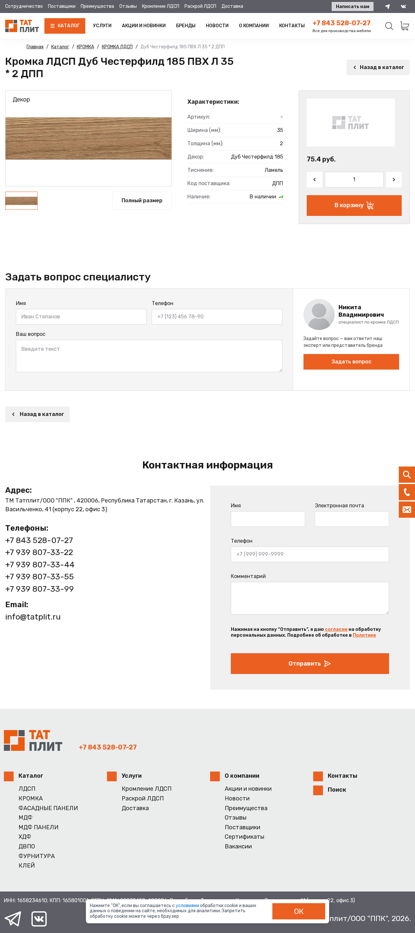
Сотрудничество (24, 6)
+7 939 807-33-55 (39, 576)
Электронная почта (339, 505)
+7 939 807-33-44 (40, 564)
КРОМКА (30, 798)
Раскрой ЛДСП (200, 6)
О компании (254, 26)
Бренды (186, 26)
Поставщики (62, 6)
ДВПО (26, 846)
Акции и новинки (144, 26)
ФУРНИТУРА (36, 856)
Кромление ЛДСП (160, 6)
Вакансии (238, 846)
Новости (217, 26)
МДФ (25, 817)
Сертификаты (244, 836)
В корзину (349, 205)
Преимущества (97, 6)
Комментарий (248, 576)
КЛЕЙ (26, 865)
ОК (299, 911)
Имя (21, 303)
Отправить (305, 663)
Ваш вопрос (30, 334)
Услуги (102, 26)
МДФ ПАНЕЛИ (38, 827)
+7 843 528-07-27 (342, 23)
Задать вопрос (351, 362)
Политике (364, 635)
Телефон (162, 303)
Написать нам (352, 6)
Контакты (292, 26)
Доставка (232, 6)
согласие (336, 629)
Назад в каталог (382, 67)
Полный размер (142, 200)
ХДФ (24, 836)
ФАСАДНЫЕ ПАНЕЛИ (48, 808)
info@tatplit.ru (33, 616)
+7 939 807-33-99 (39, 589)
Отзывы (128, 6)
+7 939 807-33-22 (39, 552)
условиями (188, 905)
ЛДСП (26, 788)
